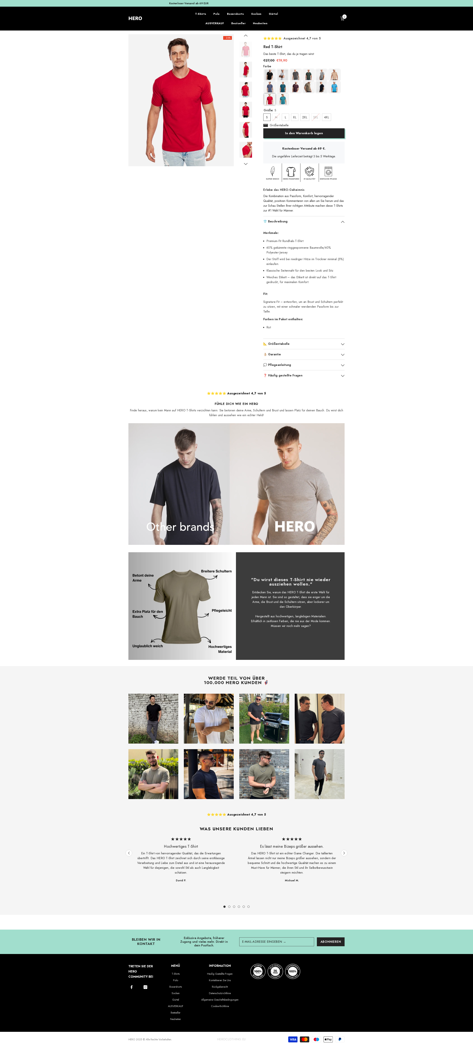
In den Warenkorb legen (304, 133)
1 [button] (224, 907)
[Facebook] (131, 987)
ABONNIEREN (331, 942)
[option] (236, 3)
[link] (182, 606)
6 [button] (248, 907)
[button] (246, 35)
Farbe (267, 66)
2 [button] (229, 907)
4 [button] (239, 907)
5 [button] (244, 907)
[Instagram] (145, 987)
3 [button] (234, 907)
